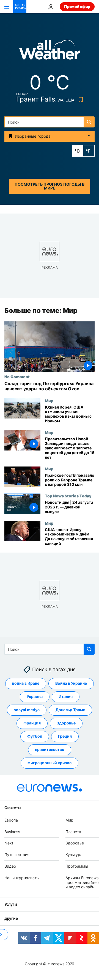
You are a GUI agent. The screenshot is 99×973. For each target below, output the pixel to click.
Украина (35, 696)
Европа (11, 820)
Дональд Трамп (70, 710)
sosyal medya (27, 710)
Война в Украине (71, 683)
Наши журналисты (22, 877)
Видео (10, 866)
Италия (66, 696)
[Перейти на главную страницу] (19, 6)
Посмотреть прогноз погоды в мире (49, 186)
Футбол (34, 736)
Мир (49, 400)
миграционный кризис (50, 763)
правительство (49, 749)
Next (8, 843)
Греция (65, 736)
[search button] (89, 121)
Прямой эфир (77, 6)
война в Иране (25, 683)
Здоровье (66, 723)
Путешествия (16, 854)
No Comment (17, 377)
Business (12, 831)
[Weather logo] (49, 51)
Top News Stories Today (68, 496)
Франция (32, 723)
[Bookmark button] (79, 99)
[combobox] (49, 121)
